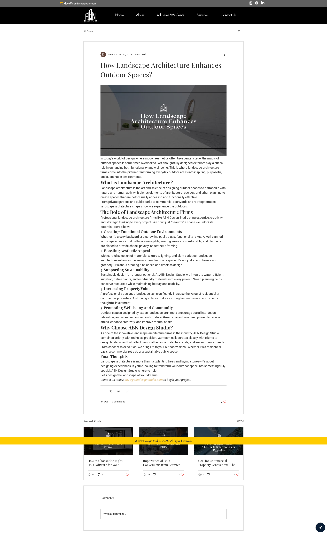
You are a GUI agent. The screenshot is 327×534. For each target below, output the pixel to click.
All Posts (88, 31)
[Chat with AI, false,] (320, 527)
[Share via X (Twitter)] (110, 391)
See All (240, 420)
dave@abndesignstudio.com (80, 3)
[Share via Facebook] (102, 391)
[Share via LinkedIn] (118, 391)
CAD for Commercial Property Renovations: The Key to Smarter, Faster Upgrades (217, 463)
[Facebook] (257, 3)
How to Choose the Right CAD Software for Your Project (105, 463)
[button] (140, 15)
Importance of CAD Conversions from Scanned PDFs (162, 463)
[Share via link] (127, 391)
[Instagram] (251, 3)
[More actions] (224, 54)
